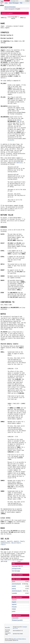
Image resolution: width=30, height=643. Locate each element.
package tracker (16, 568)
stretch (14, 586)
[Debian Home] (2, 3)
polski (13, 611)
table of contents (17, 575)
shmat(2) (3, 541)
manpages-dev (11, 8)
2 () (15, 618)
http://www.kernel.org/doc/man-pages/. (12, 559)
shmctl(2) (19, 162)
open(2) (3, 77)
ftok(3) (22, 541)
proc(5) (12, 140)
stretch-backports (17, 591)
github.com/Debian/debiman (19, 639)
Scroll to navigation (7, 13)
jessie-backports (16, 584)
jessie (6, 8)
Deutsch (14, 599)
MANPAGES (6, 0)
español (14, 604)
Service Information (10, 7)
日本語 (14, 609)
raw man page (16, 571)
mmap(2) (19, 120)
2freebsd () (17, 620)
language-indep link (17, 566)
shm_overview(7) (16, 543)
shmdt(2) (16, 541)
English (14, 602)
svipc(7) (3, 544)
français (14, 606)
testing (14, 588)
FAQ (21, 3)
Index (6, 3)
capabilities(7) (5, 543)
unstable (14, 593)
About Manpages (14, 3)
